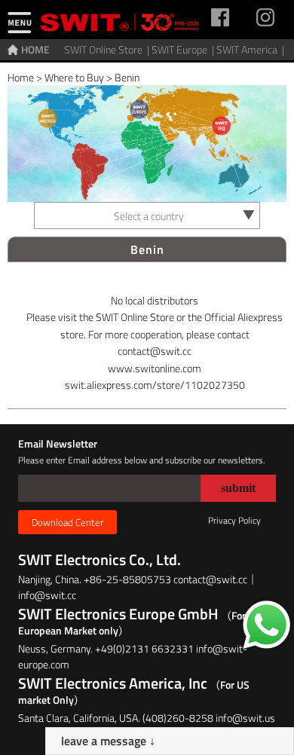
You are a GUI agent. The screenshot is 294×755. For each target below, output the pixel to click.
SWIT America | (251, 49)
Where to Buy (74, 77)
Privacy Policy (234, 520)
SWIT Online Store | (108, 49)
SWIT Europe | (184, 49)
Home (21, 77)
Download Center (67, 522)
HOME (35, 49)
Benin (127, 77)
